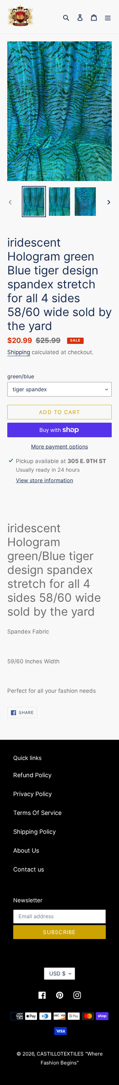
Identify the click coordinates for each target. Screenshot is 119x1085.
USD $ (57, 973)
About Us (26, 850)
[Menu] (108, 17)
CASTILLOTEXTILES (60, 1054)
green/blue (20, 376)
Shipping (18, 352)
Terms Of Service (37, 812)
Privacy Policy (32, 793)
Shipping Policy (34, 831)
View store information (44, 480)
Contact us (28, 869)
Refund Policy (32, 775)
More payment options (59, 446)
